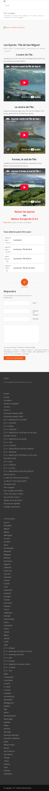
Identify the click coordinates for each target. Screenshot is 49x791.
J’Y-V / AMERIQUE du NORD (15, 439)
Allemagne (8, 535)
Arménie (7, 541)
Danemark (8, 590)
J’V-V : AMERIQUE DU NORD (15, 419)
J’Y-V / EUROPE (10, 445)
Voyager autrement (12, 506)
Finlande (7, 606)
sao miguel (27, 222)
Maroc (6, 712)
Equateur (7, 593)
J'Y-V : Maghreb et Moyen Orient (17, 664)
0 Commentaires (19, 49)
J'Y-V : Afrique (9, 648)
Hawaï (6, 628)
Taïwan (7, 757)
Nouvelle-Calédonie (12, 738)
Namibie (7, 722)
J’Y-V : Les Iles (9, 468)
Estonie (7, 599)
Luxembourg (9, 696)
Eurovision (8, 603)
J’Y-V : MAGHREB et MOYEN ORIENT (19, 471)
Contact (7, 407)
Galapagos (8, 612)
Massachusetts (10, 715)
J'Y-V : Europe (33, 15)
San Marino (8, 754)
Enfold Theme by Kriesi (23, 788)
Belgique (7, 554)
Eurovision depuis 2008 (13, 413)
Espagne (7, 596)
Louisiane (7, 693)
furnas (20, 222)
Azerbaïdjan (8, 548)
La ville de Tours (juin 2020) (15, 481)
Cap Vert (7, 574)
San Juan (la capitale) (12, 503)
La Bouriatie (8, 677)
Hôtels (6, 632)
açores (14, 222)
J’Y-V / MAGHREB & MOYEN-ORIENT (19, 448)
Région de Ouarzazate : (13, 500)
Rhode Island (9, 744)
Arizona (7, 538)
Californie (7, 567)
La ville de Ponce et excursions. (16, 477)
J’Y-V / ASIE (8, 442)
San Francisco (9, 751)
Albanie (7, 529)
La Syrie (7, 683)
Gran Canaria (9, 619)
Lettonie (7, 690)
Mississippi (8, 719)
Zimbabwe (8, 773)
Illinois (6, 635)
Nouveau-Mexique (11, 735)
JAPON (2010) (9, 474)
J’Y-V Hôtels (8, 426)
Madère (7, 706)
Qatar (6, 741)
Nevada (7, 728)
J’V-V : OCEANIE (10, 423)
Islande (7, 638)
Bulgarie (7, 564)
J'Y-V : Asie (8, 657)
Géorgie (7, 616)
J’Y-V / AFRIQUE (10, 429)
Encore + (7, 410)
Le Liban (7, 686)
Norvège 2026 (10, 484)
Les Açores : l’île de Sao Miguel (22, 45)
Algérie (6, 532)
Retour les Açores (25, 211)
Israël (6, 641)
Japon (6, 674)
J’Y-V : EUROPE (10, 465)
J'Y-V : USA (8, 670)
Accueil (15, 15)
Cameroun (8, 570)
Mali (5, 709)
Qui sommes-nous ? (12, 497)
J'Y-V (13, 788)
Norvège (7, 732)
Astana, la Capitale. (11, 403)
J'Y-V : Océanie (9, 667)
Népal (6, 725)
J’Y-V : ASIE (8, 461)
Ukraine (7, 764)
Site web (35, 319)
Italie (6, 645)
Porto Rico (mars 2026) (13, 494)
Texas (6, 761)
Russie (6, 748)
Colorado (7, 577)
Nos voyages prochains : (14, 490)
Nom (35, 303)
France (6, 609)
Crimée (7, 580)
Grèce (6, 622)
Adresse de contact (36, 313)
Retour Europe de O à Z (24, 218)
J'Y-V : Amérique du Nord (14, 654)
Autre (6, 545)
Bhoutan (7, 558)
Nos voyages (9, 13)
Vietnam (7, 770)
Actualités (8, 400)
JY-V (9, 51)
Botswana (8, 561)
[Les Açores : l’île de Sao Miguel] (24, 34)
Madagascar (9, 703)
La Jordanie (8, 680)
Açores (41, 15)
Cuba (6, 587)
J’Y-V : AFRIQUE (10, 452)
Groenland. (8, 625)
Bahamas (7, 551)
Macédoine (8, 699)
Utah (6, 767)
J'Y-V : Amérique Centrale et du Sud (18, 651)
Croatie (7, 583)
